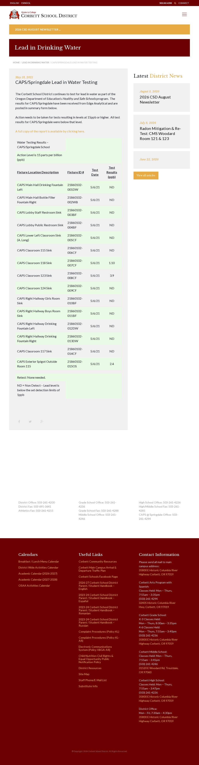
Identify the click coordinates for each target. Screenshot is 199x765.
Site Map (84, 674)
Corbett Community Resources (98, 561)
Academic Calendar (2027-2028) (37, 579)
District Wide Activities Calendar (38, 567)
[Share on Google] (43, 421)
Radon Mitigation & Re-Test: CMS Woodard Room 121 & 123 (160, 133)
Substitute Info (88, 686)
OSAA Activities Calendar (34, 585)
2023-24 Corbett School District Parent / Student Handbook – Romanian (98, 610)
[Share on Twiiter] (32, 421)
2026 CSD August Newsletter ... (38, 29)
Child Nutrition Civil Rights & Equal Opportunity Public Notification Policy (96, 659)
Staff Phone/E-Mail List (93, 680)
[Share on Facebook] (20, 421)
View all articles (146, 175)
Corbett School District (98, 751)
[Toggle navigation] (184, 14)
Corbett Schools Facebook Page (98, 576)
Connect (183, 3)
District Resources (90, 668)
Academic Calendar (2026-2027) (37, 573)
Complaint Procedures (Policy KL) (99, 631)
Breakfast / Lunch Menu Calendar (38, 561)
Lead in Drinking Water (35, 62)
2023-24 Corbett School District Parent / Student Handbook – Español (98, 598)
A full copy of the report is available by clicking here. (50, 131)
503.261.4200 (165, 3)
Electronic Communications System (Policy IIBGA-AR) (95, 648)
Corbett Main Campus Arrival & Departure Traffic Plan (97, 569)
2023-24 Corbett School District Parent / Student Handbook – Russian (98, 622)
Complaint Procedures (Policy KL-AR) (99, 639)
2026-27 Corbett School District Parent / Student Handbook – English (98, 585)
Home (16, 62)
